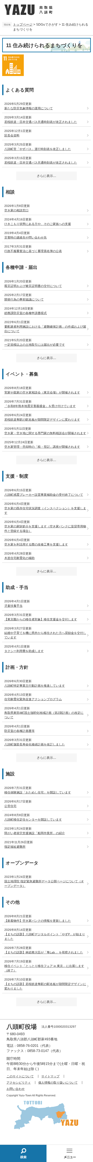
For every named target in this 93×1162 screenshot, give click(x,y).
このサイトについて (20, 1076)
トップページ (22, 24)
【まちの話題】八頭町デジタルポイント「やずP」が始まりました (44, 936)
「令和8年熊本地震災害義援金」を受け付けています (40, 406)
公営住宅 (10, 806)
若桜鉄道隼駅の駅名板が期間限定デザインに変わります (42, 419)
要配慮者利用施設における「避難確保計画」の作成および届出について (45, 329)
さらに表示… (46, 176)
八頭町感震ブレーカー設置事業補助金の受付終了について (43, 494)
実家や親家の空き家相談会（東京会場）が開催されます (42, 392)
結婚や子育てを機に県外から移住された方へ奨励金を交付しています (45, 635)
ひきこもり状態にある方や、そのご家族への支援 (37, 224)
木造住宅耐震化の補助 (19, 558)
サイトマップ (50, 1076)
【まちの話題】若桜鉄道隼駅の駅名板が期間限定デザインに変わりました (45, 986)
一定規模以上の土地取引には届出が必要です (34, 344)
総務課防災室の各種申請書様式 (25, 313)
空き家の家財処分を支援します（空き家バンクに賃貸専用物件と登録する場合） (45, 529)
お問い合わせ (15, 1089)
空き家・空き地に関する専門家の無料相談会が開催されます (45, 433)
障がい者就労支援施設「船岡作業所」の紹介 (34, 833)
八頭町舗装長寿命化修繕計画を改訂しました (34, 744)
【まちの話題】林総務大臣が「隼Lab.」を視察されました (43, 952)
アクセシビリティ (18, 1082)
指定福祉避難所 (15, 846)
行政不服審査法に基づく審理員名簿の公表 (33, 251)
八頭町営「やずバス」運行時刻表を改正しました (37, 149)
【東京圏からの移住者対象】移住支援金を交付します (40, 619)
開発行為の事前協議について (24, 299)
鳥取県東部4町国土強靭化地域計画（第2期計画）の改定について (43, 715)
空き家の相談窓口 (16, 210)
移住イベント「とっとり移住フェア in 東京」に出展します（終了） (44, 968)
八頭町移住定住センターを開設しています (33, 819)
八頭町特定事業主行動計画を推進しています (34, 685)
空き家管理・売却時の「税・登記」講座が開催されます (42, 446)
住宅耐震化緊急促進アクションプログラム (33, 699)
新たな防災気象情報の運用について (28, 108)
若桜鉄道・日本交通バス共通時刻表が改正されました (40, 122)
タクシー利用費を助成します (24, 651)
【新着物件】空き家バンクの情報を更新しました (37, 920)
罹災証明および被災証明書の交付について (33, 286)
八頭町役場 (21, 1026)
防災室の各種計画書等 (19, 731)
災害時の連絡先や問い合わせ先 (25, 237)
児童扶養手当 (13, 605)
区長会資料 (11, 135)
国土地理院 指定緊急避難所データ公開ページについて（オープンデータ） (44, 884)
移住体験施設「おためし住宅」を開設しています (37, 792)
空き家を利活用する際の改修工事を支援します (36, 544)
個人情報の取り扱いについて (58, 1082)
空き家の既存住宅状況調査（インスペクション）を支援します (45, 510)
